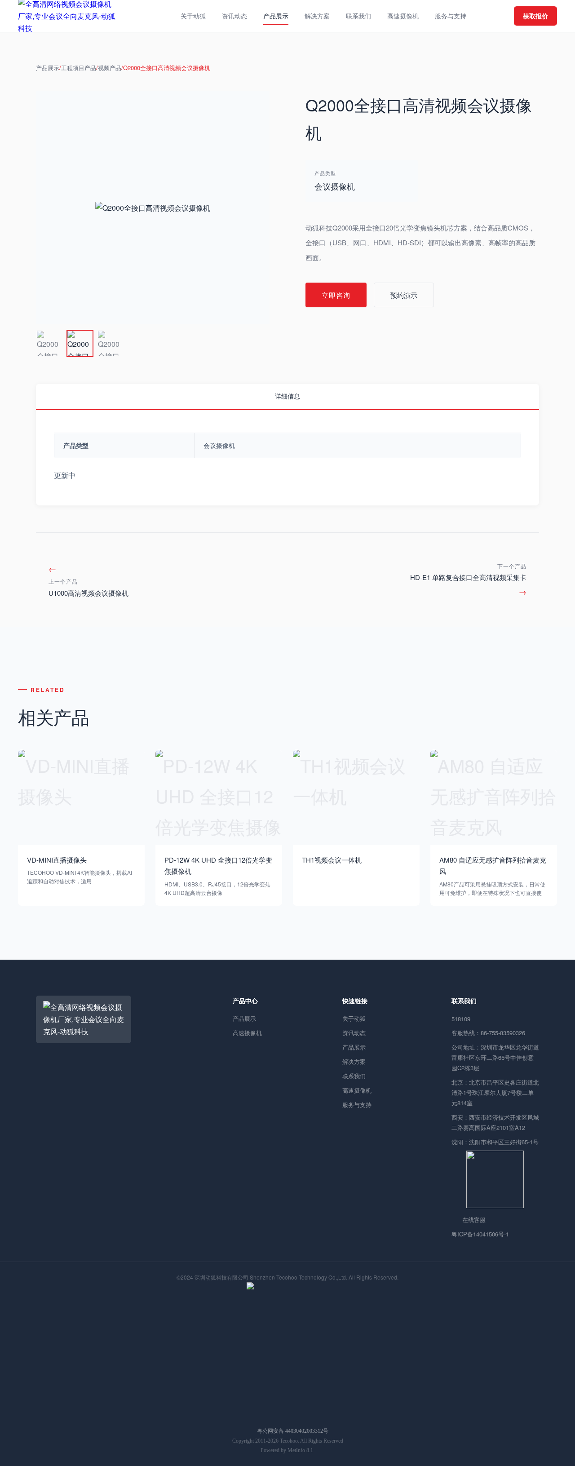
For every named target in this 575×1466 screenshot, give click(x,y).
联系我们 (354, 1076)
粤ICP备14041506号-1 (480, 1234)
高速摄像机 (247, 1032)
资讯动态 (354, 1032)
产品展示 (47, 67)
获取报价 (535, 15)
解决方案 (354, 1061)
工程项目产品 (78, 67)
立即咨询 (336, 295)
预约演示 (403, 295)
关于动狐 (354, 1018)
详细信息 (287, 395)
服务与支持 (357, 1104)
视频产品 (109, 67)
